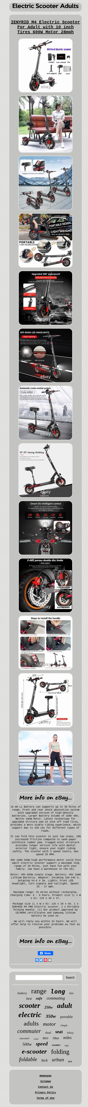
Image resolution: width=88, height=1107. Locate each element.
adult (64, 1005)
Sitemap (45, 1081)
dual (48, 1032)
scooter (29, 1005)
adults (31, 1023)
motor (49, 1024)
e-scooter (34, 1051)
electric (29, 1014)
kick (44, 1060)
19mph (63, 1025)
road (36, 1039)
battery (22, 993)
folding (60, 1051)
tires (45, 1038)
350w (51, 1016)
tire (71, 993)
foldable (28, 1059)
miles (67, 1037)
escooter (24, 1038)
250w (48, 1007)
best (29, 998)
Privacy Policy (45, 1092)
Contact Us (45, 1087)
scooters (56, 1045)
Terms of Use (45, 1098)
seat (59, 1031)
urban (58, 1059)
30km (56, 1038)
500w (27, 1044)
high (67, 1045)
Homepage (45, 1075)
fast (70, 1061)
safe (39, 998)
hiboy (70, 1032)
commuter (29, 1031)
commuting (56, 998)
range (38, 991)
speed (42, 1044)
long (58, 991)
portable (66, 1017)
